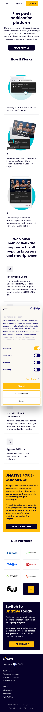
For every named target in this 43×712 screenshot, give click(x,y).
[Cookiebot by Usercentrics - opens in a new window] (30, 308)
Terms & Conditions (16, 708)
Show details (30, 379)
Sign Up (31, 3)
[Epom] (17, 664)
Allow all (21, 386)
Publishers (7, 693)
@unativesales (10, 681)
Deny (21, 401)
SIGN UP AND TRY (21, 526)
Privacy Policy (29, 708)
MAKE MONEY (21, 47)
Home (5, 687)
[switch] (37, 355)
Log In (17, 3)
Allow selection (21, 394)
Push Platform (8, 697)
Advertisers (7, 690)
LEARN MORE (21, 644)
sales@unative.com (12, 674)
